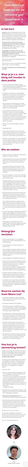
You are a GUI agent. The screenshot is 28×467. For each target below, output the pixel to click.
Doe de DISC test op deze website (10, 395)
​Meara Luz (4, 32)
